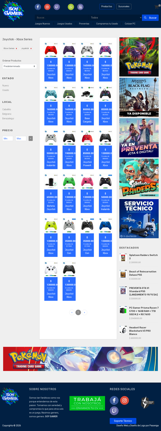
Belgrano (6, 114)
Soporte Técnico (123, 420)
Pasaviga (154, 425)
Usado (5, 90)
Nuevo (5, 85)
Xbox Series (8, 48)
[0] (156, 7)
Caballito (6, 109)
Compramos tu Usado (107, 23)
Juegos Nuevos (42, 23)
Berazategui (8, 118)
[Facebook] (114, 400)
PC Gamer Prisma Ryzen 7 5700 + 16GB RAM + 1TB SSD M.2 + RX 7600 (144, 311)
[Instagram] (124, 400)
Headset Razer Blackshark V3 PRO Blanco (140, 331)
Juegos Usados (65, 23)
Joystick (25, 48)
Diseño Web (122, 425)
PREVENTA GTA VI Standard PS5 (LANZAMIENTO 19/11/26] (143, 291)
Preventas (84, 23)
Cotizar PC (130, 23)
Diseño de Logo (137, 425)
